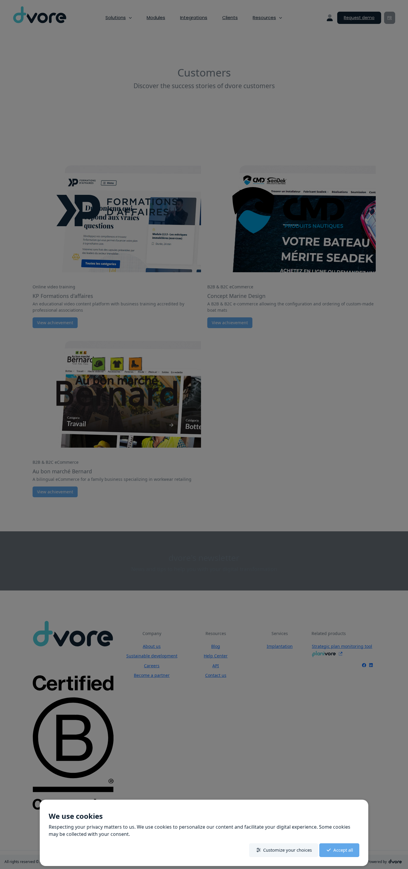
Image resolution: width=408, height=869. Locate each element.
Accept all (343, 850)
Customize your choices (287, 850)
